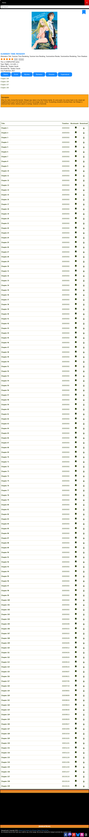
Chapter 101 (5, 605)
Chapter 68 (5, 447)
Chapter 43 (5, 328)
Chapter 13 (5, 185)
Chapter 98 (5, 590)
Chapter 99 (5, 595)
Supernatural (65, 74)
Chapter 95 (5, 576)
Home (4, 2)
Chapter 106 (5, 629)
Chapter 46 (5, 342)
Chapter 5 (4, 147)
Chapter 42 (5, 323)
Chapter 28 (5, 257)
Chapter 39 (5, 309)
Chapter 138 (5, 81)
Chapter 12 (5, 180)
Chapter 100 (5, 600)
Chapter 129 (5, 738)
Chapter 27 (5, 252)
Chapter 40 (5, 314)
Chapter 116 (5, 676)
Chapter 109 (5, 643)
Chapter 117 (5, 681)
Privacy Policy (36, 830)
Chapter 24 (5, 238)
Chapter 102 (5, 610)
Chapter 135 (5, 767)
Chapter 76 (5, 486)
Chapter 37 (5, 300)
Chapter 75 (5, 481)
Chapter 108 (5, 638)
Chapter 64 (5, 428)
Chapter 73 (5, 471)
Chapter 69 (5, 452)
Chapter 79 (5, 500)
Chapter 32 (5, 276)
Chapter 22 (5, 228)
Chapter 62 (5, 419)
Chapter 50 (5, 362)
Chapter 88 (5, 543)
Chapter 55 (5, 385)
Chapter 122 (5, 705)
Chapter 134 (5, 762)
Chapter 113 (5, 662)
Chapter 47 (5, 347)
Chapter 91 (5, 557)
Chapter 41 (5, 319)
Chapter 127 (5, 729)
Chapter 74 (5, 476)
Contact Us (28, 830)
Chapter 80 (5, 505)
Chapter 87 (5, 538)
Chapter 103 (5, 614)
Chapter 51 (5, 366)
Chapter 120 (5, 695)
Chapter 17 (5, 204)
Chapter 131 (5, 748)
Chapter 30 (5, 266)
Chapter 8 (4, 161)
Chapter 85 (5, 528)
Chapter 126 (5, 724)
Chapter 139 (5, 78)
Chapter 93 (5, 567)
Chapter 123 (5, 710)
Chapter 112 (5, 657)
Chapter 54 (5, 381)
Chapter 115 (5, 672)
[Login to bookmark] (84, 12)
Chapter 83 (5, 519)
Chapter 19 (5, 214)
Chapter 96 (5, 581)
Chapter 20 (5, 218)
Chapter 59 (5, 404)
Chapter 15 (5, 195)
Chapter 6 (4, 152)
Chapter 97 (5, 586)
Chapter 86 (5, 533)
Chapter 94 (5, 571)
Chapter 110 (5, 648)
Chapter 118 (5, 686)
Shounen (51, 74)
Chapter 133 (5, 757)
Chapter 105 (5, 624)
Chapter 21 (5, 223)
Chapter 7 (4, 156)
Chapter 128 (5, 734)
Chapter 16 (5, 199)
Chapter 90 (5, 552)
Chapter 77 (5, 490)
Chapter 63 (5, 424)
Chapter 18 (5, 209)
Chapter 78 (5, 495)
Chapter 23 (5, 233)
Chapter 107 (5, 633)
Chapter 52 (5, 371)
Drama (5, 74)
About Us (21, 830)
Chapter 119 (5, 691)
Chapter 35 (5, 290)
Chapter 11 (5, 176)
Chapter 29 (5, 261)
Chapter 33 (5, 280)
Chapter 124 (5, 714)
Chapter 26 (5, 247)
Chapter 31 (5, 271)
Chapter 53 (5, 376)
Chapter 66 (5, 438)
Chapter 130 (5, 743)
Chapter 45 (5, 338)
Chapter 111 (5, 652)
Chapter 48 (5, 352)
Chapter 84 (5, 524)
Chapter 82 (5, 514)
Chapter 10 (5, 171)
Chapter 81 (5, 509)
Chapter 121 (5, 700)
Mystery (27, 74)
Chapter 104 (5, 619)
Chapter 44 (5, 333)
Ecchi (16, 74)
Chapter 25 (5, 242)
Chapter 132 (5, 753)
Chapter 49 (5, 357)
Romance (39, 74)
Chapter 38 (5, 304)
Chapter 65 (5, 433)
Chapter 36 (5, 295)
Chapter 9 (4, 166)
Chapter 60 (5, 409)
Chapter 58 (5, 400)
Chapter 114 (5, 667)
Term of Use (44, 830)
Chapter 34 (5, 285)
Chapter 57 (5, 395)
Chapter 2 (4, 133)
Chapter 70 (5, 457)
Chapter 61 (5, 414)
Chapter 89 (5, 548)
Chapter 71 (5, 462)
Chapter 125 (5, 719)
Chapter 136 (5, 88)
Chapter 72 (5, 466)
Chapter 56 (5, 390)
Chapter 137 (5, 84)
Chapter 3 (4, 137)
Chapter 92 (5, 562)
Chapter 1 (4, 128)
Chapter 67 (5, 443)
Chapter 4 (4, 142)
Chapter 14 (5, 190)
